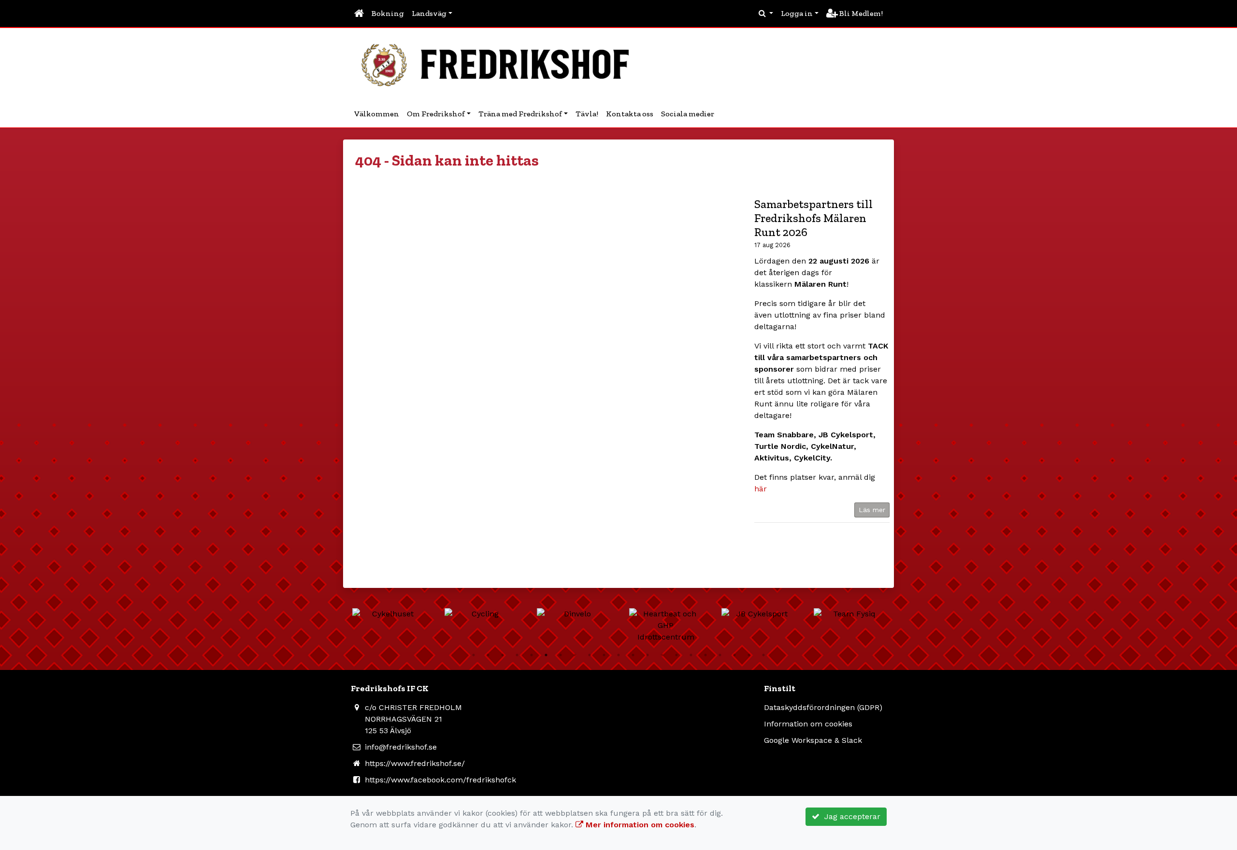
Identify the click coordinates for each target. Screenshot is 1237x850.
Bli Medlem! (860, 13)
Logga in (797, 13)
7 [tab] (560, 655)
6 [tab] (546, 655)
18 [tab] (720, 655)
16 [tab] (691, 655)
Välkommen (376, 113)
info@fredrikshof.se (401, 747)
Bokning (388, 13)
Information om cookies (808, 723)
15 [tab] (676, 655)
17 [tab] (705, 655)
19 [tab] (734, 655)
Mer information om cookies (638, 824)
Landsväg (429, 13)
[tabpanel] (407, 614)
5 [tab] (531, 655)
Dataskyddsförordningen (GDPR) (823, 707)
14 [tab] (662, 655)
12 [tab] (633, 655)
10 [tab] (604, 655)
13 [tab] (647, 655)
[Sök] (766, 13)
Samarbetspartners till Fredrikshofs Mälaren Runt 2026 (813, 218)
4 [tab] (517, 655)
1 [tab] (473, 655)
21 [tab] (763, 655)
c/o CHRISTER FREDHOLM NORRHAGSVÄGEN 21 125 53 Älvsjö (413, 719)
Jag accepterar (850, 816)
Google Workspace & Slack (813, 740)
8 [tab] (575, 655)
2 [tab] (488, 655)
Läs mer (872, 510)
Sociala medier (687, 113)
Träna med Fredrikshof (520, 113)
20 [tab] (749, 655)
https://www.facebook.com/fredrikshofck (440, 779)
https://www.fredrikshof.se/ (415, 763)
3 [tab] (502, 655)
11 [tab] (618, 655)
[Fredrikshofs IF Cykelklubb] (500, 63)
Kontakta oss (629, 113)
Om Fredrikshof (436, 113)
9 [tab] (589, 655)
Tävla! (586, 113)
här (760, 488)
